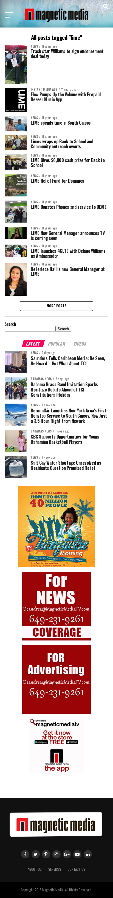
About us (35, 869)
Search (10, 324)
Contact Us (76, 869)
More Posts (57, 305)
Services (54, 869)
